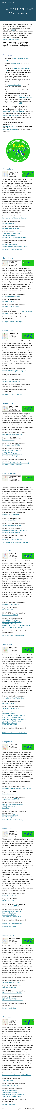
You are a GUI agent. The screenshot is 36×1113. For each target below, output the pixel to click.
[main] (18, 10)
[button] (3, 1110)
